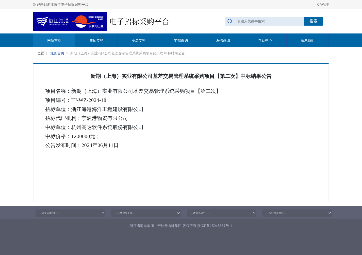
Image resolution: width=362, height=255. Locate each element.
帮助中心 (265, 40)
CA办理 (323, 4)
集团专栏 (96, 40)
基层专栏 (139, 40)
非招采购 (181, 40)
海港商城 (223, 40)
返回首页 (57, 53)
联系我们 (307, 40)
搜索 (313, 21)
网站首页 (54, 40)
